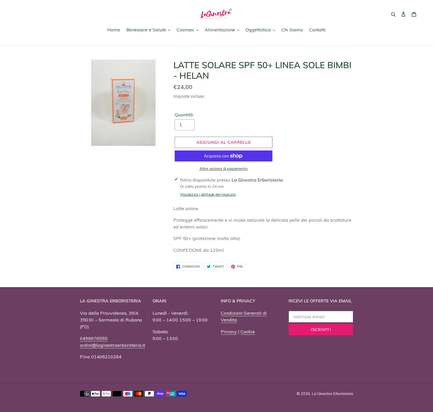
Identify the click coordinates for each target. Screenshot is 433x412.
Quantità (184, 115)
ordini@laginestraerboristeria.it (112, 345)
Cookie (248, 332)
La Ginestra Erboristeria (332, 393)
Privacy (229, 332)
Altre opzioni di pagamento (223, 168)
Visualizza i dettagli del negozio (208, 194)
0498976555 (93, 338)
